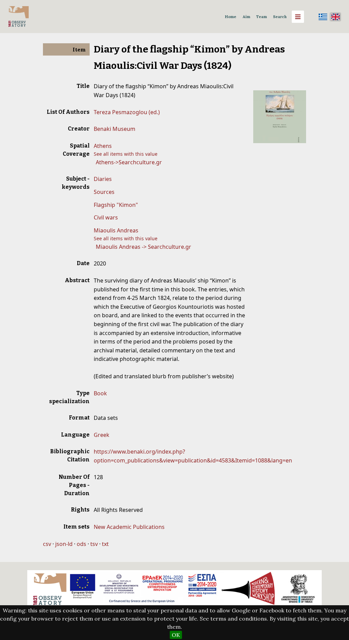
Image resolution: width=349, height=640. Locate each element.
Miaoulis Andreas (116, 230)
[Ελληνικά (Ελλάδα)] (323, 17)
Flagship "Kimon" (116, 205)
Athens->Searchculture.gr (129, 162)
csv (47, 544)
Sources (104, 192)
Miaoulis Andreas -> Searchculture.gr (143, 246)
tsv (94, 544)
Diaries (103, 179)
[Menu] (298, 17)
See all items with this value (125, 154)
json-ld (64, 544)
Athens (103, 146)
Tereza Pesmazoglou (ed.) (127, 112)
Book (100, 393)
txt (105, 544)
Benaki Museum (114, 129)
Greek (101, 435)
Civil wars (106, 217)
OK (176, 634)
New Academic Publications (129, 527)
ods (81, 544)
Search (280, 16)
